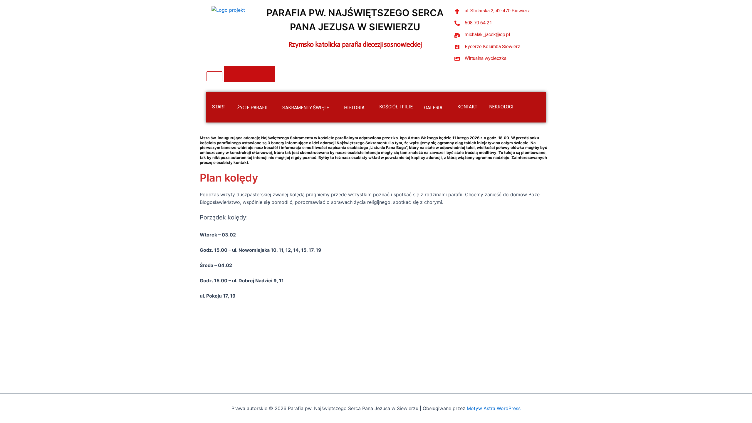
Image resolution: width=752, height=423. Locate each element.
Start (218, 107)
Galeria (433, 107)
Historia (354, 107)
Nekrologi (501, 107)
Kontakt (467, 107)
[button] (270, 107)
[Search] (249, 74)
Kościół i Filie (395, 107)
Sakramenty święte (305, 107)
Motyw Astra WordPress (494, 408)
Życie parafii (252, 107)
